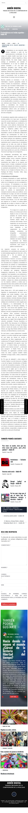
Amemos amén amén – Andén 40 (11, 471)
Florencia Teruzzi (8, 509)
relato (5, 511)
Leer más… (13, 696)
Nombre (4, 567)
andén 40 (8, 508)
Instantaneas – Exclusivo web (18, 460)
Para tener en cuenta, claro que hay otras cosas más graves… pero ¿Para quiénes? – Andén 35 (14, 447)
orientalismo (18, 509)
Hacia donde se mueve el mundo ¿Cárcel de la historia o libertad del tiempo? (14, 649)
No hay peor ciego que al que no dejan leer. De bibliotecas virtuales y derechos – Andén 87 (18, 496)
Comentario (6, 545)
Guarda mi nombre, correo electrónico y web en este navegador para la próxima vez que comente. (14, 596)
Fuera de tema (19, 637)
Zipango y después (7, 748)
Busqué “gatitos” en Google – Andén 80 (18, 482)
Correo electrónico (5, 576)
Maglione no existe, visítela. (8, 730)
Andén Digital (14, 8)
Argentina (15, 29)
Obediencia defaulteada (7, 773)
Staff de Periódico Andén (14, 26)
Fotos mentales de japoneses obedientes (12, 751)
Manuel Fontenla (14, 634)
